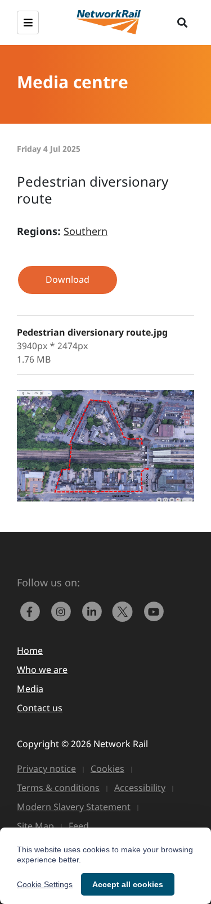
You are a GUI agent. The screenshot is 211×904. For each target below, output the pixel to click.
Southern (85, 231)
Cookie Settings (45, 884)
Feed (79, 826)
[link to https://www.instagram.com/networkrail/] (63, 610)
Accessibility (139, 787)
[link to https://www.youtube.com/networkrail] (155, 610)
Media (30, 688)
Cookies (107, 768)
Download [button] (67, 279)
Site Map (35, 826)
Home (30, 650)
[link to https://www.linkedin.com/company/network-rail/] (94, 610)
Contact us (39, 708)
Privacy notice (46, 768)
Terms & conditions (58, 787)
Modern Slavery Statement (74, 807)
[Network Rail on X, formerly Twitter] (125, 610)
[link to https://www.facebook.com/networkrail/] (32, 610)
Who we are (42, 669)
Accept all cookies (127, 884)
